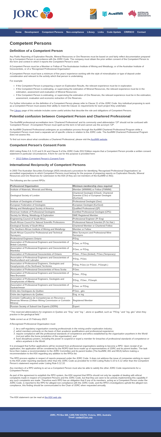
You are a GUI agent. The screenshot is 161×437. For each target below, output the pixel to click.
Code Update (114, 32)
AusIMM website (98, 139)
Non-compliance (75, 32)
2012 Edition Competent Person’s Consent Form (40, 158)
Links (101, 32)
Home (18, 32)
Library (91, 32)
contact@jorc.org (84, 417)
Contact (141, 32)
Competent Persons (52, 32)
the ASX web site (53, 397)
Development (32, 32)
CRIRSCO (129, 32)
